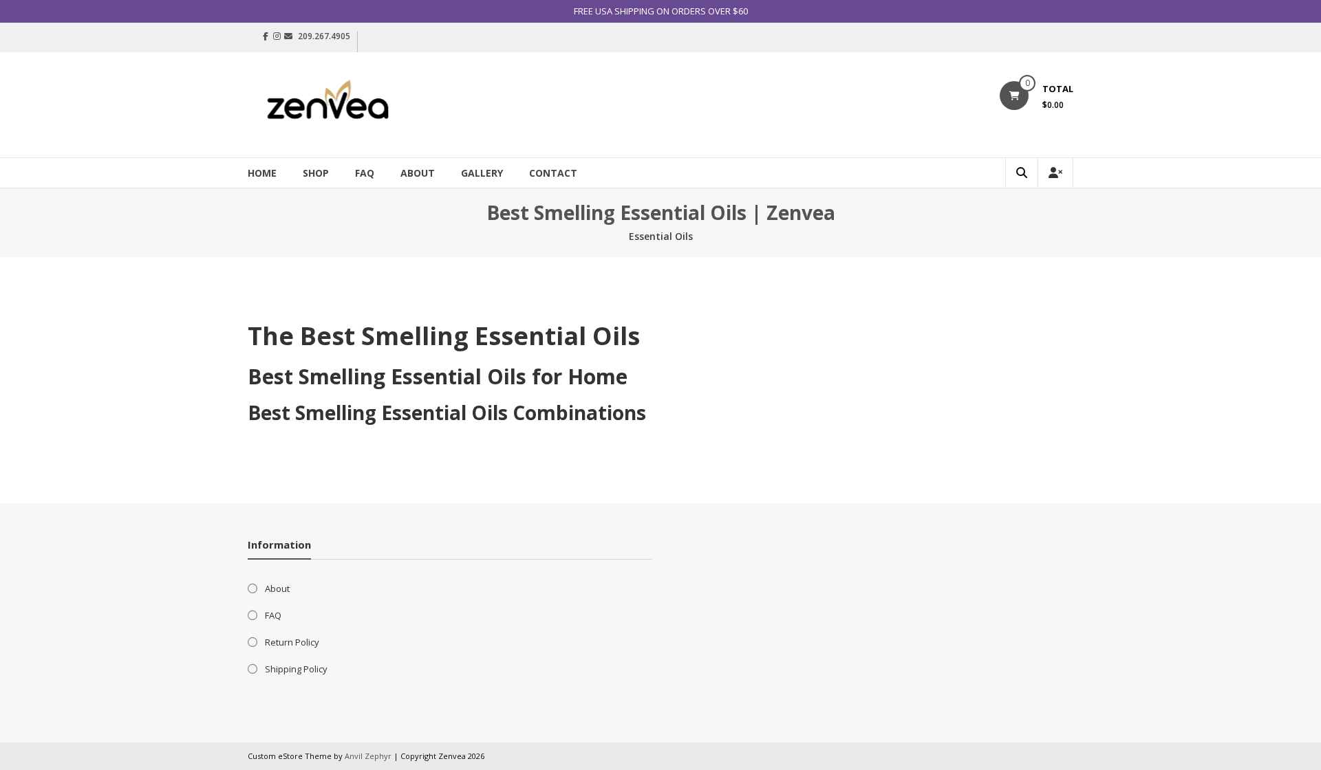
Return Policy (292, 642)
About (417, 172)
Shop (316, 172)
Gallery (482, 172)
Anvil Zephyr (368, 756)
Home (262, 172)
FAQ (364, 172)
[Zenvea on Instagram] (277, 36)
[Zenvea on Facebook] (265, 36)
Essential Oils (661, 236)
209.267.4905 (324, 36)
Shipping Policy (296, 669)
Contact (553, 172)
